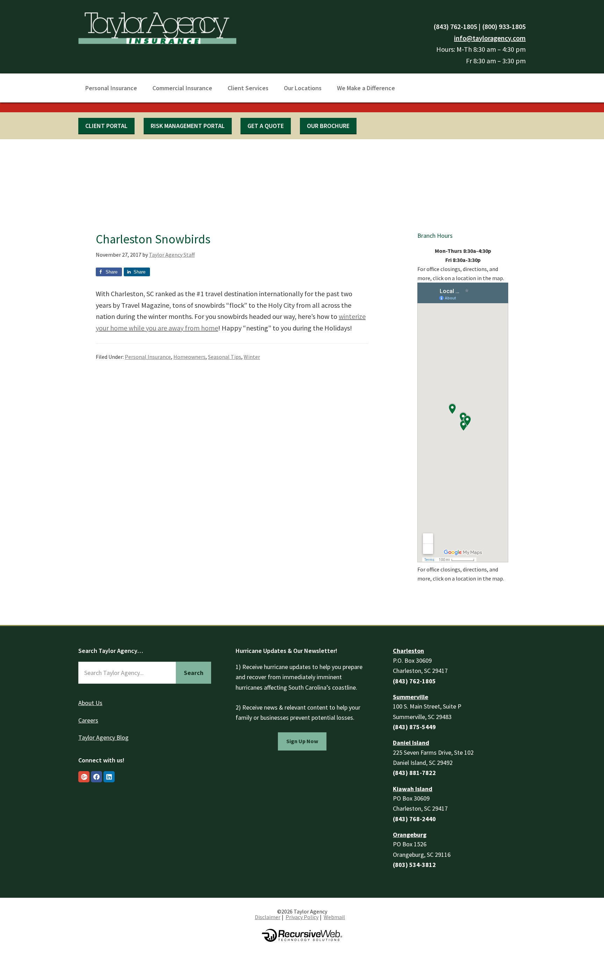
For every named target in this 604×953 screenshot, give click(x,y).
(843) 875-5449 (414, 727)
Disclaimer (267, 916)
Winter (252, 356)
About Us (90, 703)
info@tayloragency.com (490, 38)
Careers (88, 720)
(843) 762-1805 (455, 26)
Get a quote (265, 126)
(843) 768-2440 (414, 819)
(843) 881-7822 (414, 773)
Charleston (408, 651)
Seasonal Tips (224, 356)
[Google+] (83, 776)
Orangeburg (409, 835)
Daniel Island (411, 743)
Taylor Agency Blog (103, 737)
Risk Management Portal (188, 126)
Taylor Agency (157, 27)
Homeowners (189, 356)
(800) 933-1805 (504, 26)
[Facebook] (96, 776)
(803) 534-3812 (414, 865)
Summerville (410, 697)
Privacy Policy (302, 916)
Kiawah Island (412, 789)
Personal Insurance (148, 356)
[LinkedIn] (109, 776)
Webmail (334, 916)
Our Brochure (328, 126)
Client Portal (106, 126)
